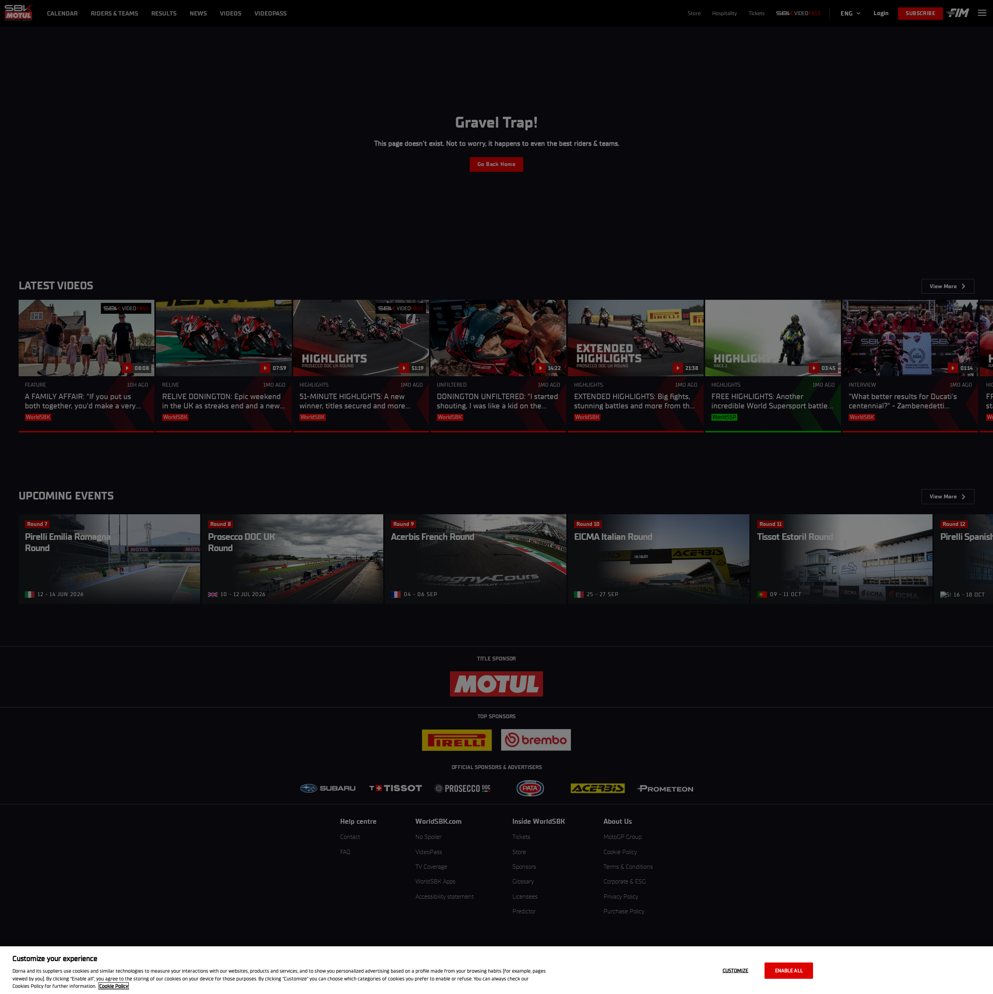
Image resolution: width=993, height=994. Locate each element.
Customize (735, 970)
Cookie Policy (113, 986)
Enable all (789, 970)
